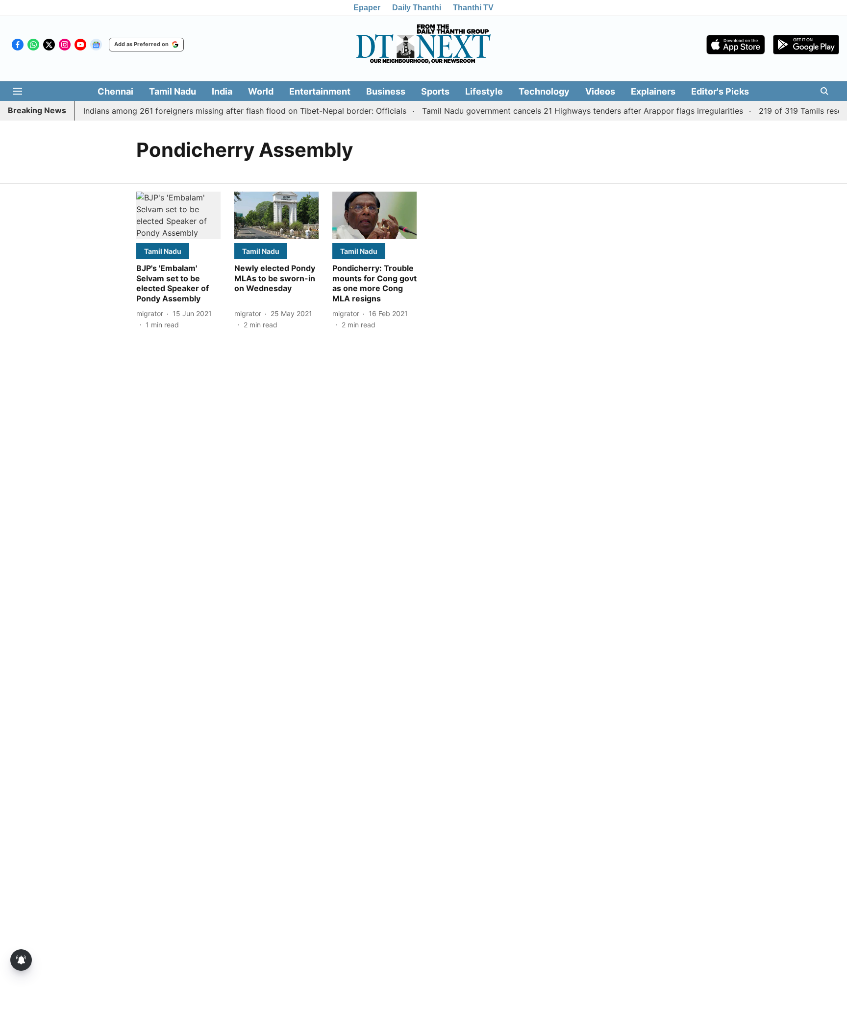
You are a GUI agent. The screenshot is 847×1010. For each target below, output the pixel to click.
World (261, 91)
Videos (600, 91)
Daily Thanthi (416, 7)
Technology (544, 91)
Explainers (653, 91)
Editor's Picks (720, 91)
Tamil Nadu (172, 91)
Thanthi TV (473, 7)
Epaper (366, 7)
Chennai (115, 91)
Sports (435, 91)
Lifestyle (484, 91)
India (222, 91)
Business (385, 91)
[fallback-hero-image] (178, 215)
